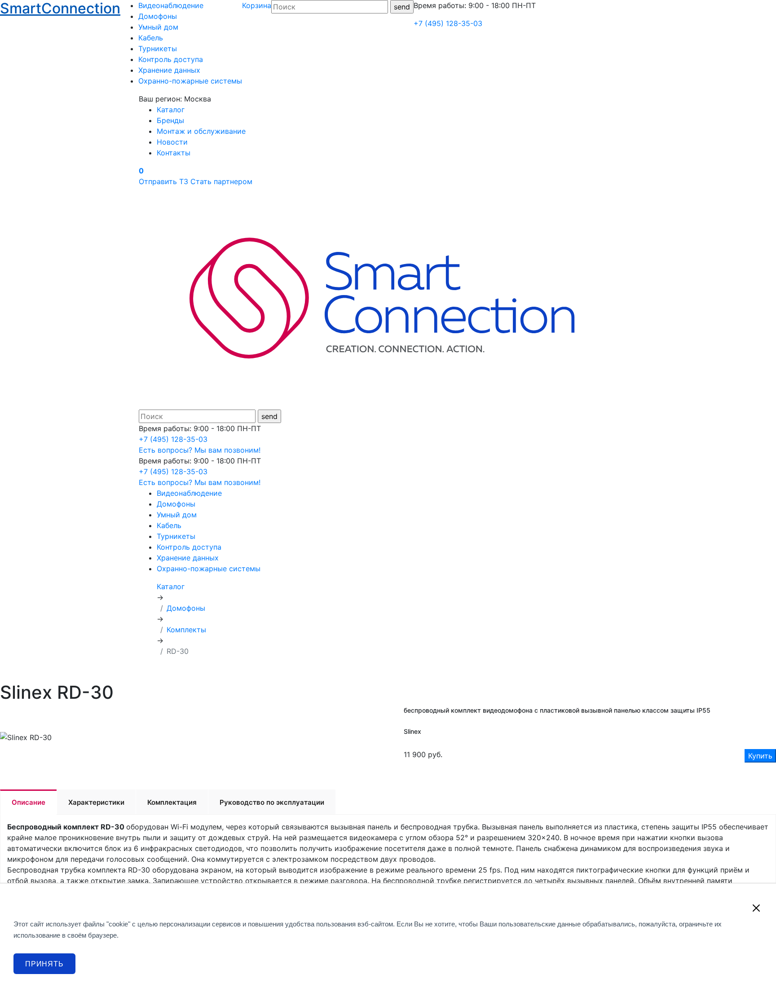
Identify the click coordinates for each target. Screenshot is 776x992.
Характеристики (96, 802)
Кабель (150, 37)
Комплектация (172, 802)
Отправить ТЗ (163, 181)
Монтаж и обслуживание (201, 131)
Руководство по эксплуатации (272, 802)
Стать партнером (221, 181)
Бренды (170, 120)
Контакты (173, 152)
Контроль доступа (170, 59)
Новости (172, 141)
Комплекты (186, 629)
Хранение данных (169, 70)
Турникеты (157, 48)
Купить (760, 755)
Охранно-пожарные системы (190, 80)
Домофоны (157, 16)
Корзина (256, 5)
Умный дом (158, 26)
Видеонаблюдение (170, 5)
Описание (28, 802)
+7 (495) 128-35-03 (448, 23)
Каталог (171, 109)
